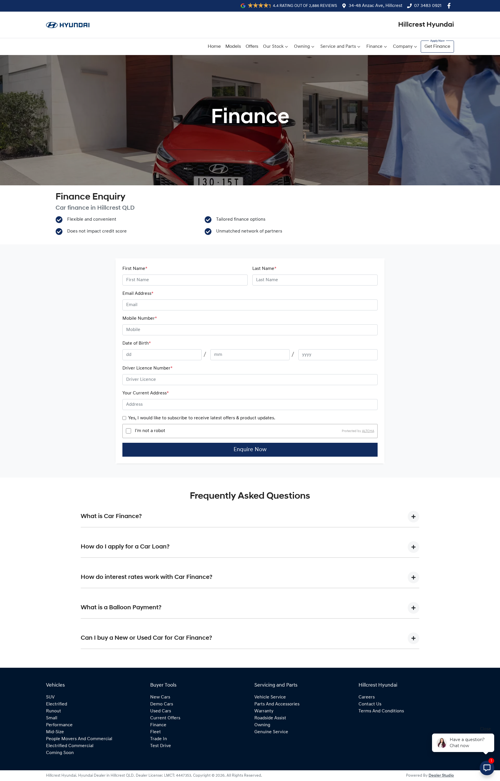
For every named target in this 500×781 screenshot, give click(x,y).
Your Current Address (145, 393)
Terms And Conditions (381, 711)
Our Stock (273, 46)
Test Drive (160, 746)
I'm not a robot (150, 431)
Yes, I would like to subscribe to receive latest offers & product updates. (201, 418)
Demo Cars (161, 704)
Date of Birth (136, 343)
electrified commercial (69, 746)
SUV (50, 697)
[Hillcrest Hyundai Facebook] (450, 5)
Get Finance (437, 46)
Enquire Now (250, 450)
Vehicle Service (270, 697)
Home (214, 46)
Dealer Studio (441, 775)
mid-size (55, 732)
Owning (302, 46)
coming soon (60, 753)
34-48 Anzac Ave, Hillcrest (375, 5)
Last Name (264, 268)
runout (53, 711)
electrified (56, 704)
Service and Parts (338, 46)
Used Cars (160, 711)
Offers (252, 46)
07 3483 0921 (428, 5)
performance (59, 725)
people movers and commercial (79, 739)
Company (403, 46)
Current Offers (165, 718)
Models (233, 46)
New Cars (160, 697)
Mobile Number (139, 318)
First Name (134, 268)
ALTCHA (368, 431)
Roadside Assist (270, 718)
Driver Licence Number (147, 368)
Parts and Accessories (276, 704)
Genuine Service (271, 732)
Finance (374, 46)
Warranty (263, 711)
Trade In (158, 739)
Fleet (155, 732)
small (51, 718)
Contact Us (370, 704)
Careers (367, 697)
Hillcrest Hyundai (426, 24)
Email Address (137, 293)
